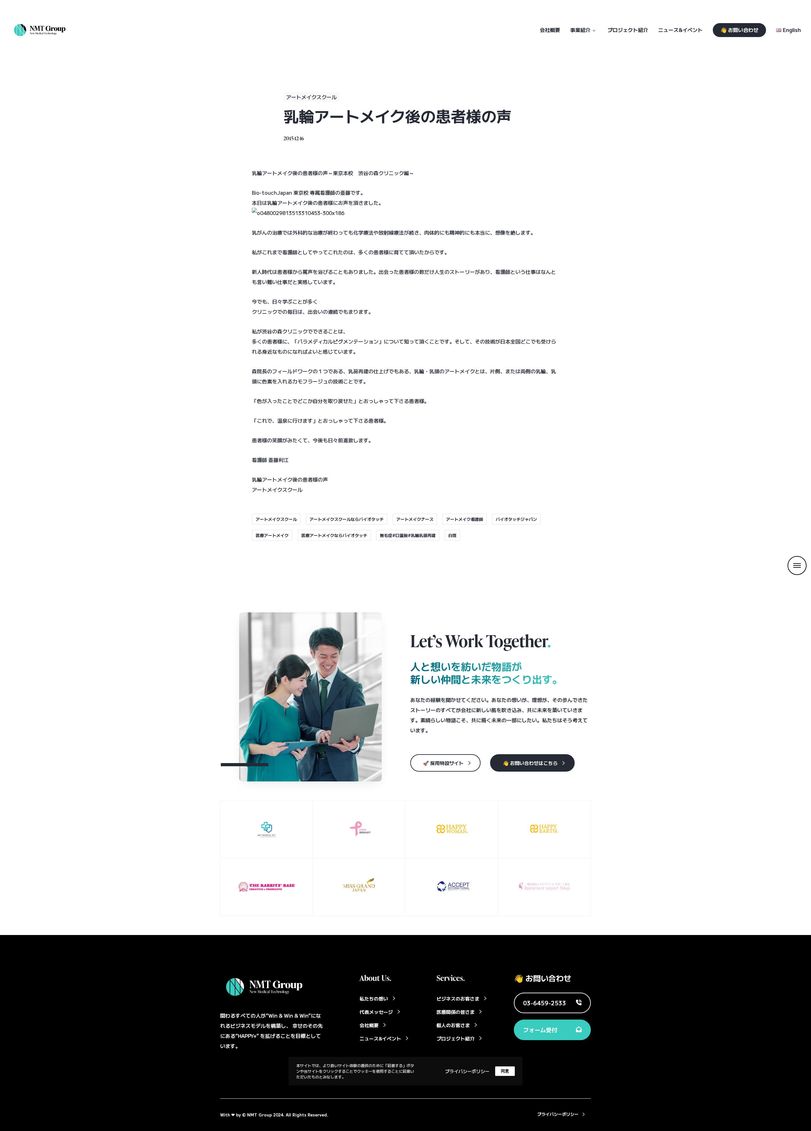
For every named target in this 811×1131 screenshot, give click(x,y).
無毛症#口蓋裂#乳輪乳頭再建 (408, 535)
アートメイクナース (414, 519)
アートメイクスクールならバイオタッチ (347, 519)
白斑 (452, 535)
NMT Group (259, 1115)
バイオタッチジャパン (516, 519)
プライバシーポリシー (467, 1071)
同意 (505, 1071)
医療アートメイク (272, 535)
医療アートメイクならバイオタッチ (334, 535)
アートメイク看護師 (464, 519)
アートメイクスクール (311, 97)
